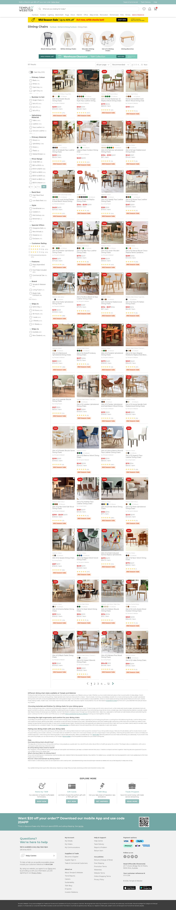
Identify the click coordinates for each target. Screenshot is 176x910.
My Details (68, 841)
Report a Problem (100, 847)
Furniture (53, 27)
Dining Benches (127, 49)
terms (80, 826)
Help (155, 2)
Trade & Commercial (130, 2)
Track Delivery (146, 2)
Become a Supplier (71, 857)
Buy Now (72, 801)
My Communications (72, 847)
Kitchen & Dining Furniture (67, 27)
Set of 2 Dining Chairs (108, 50)
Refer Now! (55, 2)
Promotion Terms (100, 866)
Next (146, 65)
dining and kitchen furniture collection (76, 713)
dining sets (96, 734)
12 (142, 65)
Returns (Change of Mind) (103, 860)
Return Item (98, 851)
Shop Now (41, 801)
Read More (132, 801)
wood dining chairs (111, 700)
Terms (50, 869)
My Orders (68, 844)
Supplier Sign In (70, 860)
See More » (33, 299)
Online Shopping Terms (102, 876)
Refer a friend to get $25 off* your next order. (39, 2)
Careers (67, 879)
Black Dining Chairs (48, 49)
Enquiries (68, 889)
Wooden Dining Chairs (88, 50)
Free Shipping (99, 863)
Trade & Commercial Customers (76, 863)
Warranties (98, 870)
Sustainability (69, 882)
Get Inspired (102, 801)
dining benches (63, 725)
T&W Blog (68, 886)
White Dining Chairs (68, 49)
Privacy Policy (36, 873)
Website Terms (99, 873)
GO (44, 187)
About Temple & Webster (74, 873)
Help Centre (98, 841)
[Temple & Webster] (26, 9)
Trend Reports (70, 876)
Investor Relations (71, 892)
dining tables (66, 736)
